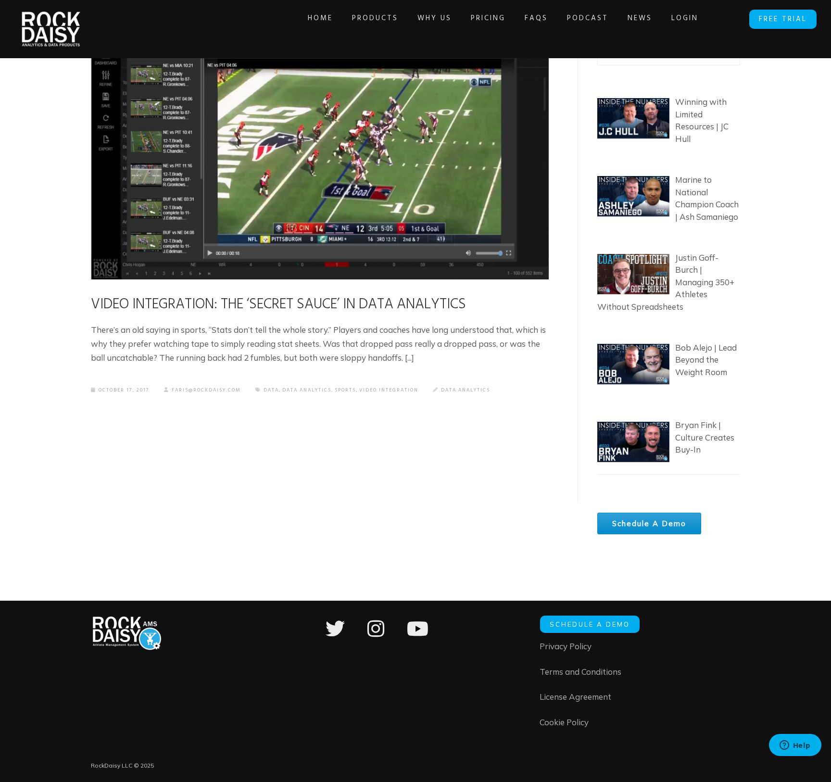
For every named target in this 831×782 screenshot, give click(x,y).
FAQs (536, 18)
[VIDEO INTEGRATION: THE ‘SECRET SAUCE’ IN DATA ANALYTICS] (320, 151)
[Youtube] (418, 635)
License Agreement (575, 697)
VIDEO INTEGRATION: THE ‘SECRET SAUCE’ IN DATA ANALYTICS (278, 304)
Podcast (587, 18)
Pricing (488, 18)
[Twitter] (335, 635)
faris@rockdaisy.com (206, 390)
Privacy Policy (566, 646)
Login (684, 18)
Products (375, 18)
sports (345, 390)
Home (320, 18)
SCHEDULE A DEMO (590, 624)
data (271, 390)
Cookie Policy (564, 722)
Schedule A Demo (649, 523)
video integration (388, 390)
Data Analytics (465, 390)
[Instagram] (375, 635)
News (640, 18)
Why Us (434, 18)
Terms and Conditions (580, 672)
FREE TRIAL (783, 19)
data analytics (306, 390)
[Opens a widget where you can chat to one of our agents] (794, 746)
